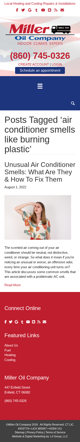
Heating (10, 355)
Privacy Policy (35, 432)
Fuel (7, 350)
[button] (73, 103)
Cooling (9, 360)
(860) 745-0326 (40, 56)
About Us (11, 345)
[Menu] (40, 86)
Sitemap (20, 432)
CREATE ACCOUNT (33, 64)
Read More (12, 285)
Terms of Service (56, 432)
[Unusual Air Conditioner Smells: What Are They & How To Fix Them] (37, 217)
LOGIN (57, 64)
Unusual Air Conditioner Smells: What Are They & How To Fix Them (39, 172)
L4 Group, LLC (59, 436)
